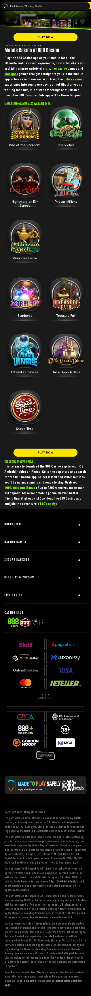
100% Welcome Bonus (19, 488)
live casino (59, 68)
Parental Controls (26, 980)
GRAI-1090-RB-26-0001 (62, 881)
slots (46, 68)
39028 (80, 831)
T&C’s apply (47, 504)
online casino (73, 79)
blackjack (11, 74)
